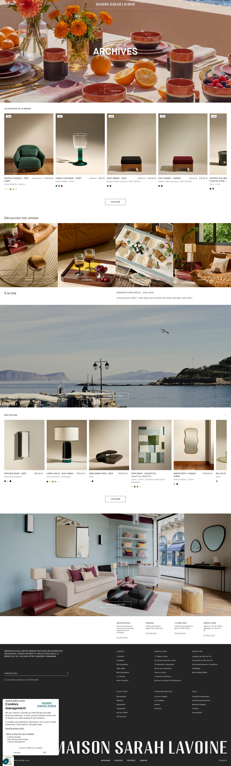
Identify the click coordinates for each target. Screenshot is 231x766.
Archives (157, 708)
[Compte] (219, 4)
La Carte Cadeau (160, 696)
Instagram (105, 760)
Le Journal (121, 676)
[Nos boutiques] (214, 4)
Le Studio (120, 656)
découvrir (115, 499)
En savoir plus (122, 637)
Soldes (157, 704)
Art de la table (144, 280)
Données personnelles (201, 700)
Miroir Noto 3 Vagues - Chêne (185, 475)
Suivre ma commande (163, 668)
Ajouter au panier (151, 465)
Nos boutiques (122, 664)
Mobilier (29, 280)
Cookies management (16, 742)
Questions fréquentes (165, 664)
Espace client (162, 656)
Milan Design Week (199, 672)
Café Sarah (121, 668)
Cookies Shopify (14, 737)
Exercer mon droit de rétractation (167, 680)
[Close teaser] (14, 756)
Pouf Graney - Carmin (169, 178)
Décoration (87, 280)
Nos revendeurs (123, 672)
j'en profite (115, 91)
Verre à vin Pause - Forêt (69, 178)
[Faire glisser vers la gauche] (222, 108)
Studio (22, 4)
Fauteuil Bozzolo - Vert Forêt (16, 179)
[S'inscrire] (67, 673)
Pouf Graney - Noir (116, 178)
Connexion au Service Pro (202, 660)
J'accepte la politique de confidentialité (23, 680)
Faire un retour (160, 672)
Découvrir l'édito (115, 396)
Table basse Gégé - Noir (101, 474)
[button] (5, 761)
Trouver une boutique (115, 604)
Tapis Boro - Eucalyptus (143, 474)
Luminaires (202, 280)
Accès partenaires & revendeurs (205, 664)
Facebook (118, 760)
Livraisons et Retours (162, 676)
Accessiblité (197, 712)
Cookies (195, 708)
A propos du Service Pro (201, 656)
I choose (16, 752)
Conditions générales (200, 696)
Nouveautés (121, 696)
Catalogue (196, 668)
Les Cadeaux (159, 700)
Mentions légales (199, 704)
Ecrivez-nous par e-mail (166, 660)
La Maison (120, 660)
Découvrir (115, 202)
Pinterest (131, 760)
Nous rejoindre (122, 680)
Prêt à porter (122, 717)
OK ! (45, 752)
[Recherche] (208, 4)
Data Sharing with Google (17, 739)
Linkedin (143, 760)
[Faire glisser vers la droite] (225, 108)
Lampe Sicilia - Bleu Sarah (60, 474)
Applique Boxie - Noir (15, 474)
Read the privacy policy (14, 728)
